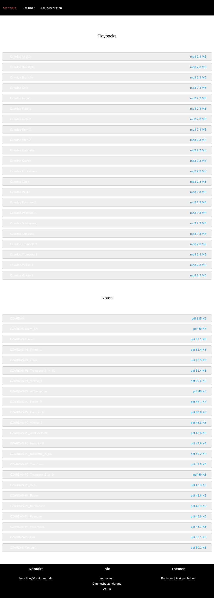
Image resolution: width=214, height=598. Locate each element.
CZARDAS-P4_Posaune (108, 516)
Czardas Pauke (108, 192)
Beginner (167, 578)
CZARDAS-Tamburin (108, 547)
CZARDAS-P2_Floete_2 (108, 401)
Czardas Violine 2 (108, 275)
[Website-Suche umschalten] (69, 7)
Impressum (106, 578)
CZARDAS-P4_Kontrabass (108, 506)
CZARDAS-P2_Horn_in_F (108, 412)
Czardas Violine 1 (108, 265)
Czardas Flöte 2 (108, 119)
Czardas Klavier (108, 160)
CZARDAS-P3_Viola (108, 485)
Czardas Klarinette (108, 150)
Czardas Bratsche (108, 77)
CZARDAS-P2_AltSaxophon (108, 391)
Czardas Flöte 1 (108, 108)
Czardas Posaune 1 (108, 202)
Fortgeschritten (186, 578)
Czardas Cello (108, 87)
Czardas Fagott (108, 98)
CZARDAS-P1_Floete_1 (108, 349)
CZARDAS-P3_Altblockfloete (108, 433)
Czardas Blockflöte (108, 67)
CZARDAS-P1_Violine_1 (108, 380)
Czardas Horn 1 (108, 129)
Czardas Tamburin (108, 233)
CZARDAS (108, 318)
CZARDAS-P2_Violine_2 (108, 422)
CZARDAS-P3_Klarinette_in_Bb (108, 454)
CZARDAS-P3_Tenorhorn (108, 464)
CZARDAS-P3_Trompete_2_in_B (108, 474)
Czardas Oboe (108, 181)
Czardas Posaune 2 (108, 212)
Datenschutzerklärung (106, 583)
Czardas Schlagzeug (108, 223)
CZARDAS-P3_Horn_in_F (108, 443)
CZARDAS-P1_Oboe (108, 360)
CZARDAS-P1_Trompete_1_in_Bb (108, 370)
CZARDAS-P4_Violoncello (108, 526)
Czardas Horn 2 (108, 139)
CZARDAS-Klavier (108, 339)
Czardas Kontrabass (108, 171)
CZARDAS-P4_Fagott (108, 495)
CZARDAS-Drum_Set (108, 328)
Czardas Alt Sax (108, 56)
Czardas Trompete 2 (108, 254)
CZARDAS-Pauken (108, 537)
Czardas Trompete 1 (108, 244)
